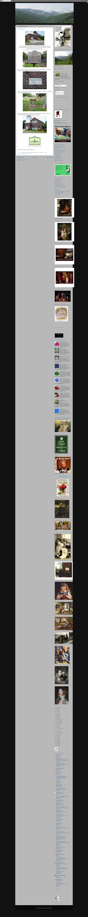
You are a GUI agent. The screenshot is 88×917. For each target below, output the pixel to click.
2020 (57, 708)
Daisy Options (57, 153)
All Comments (59, 93)
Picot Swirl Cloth (58, 185)
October (58, 720)
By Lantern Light (59, 814)
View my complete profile (59, 81)
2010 (57, 740)
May (58, 727)
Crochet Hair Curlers (59, 146)
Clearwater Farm (59, 810)
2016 (57, 714)
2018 (57, 711)
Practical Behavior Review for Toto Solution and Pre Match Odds (62, 778)
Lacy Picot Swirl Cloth (64, 378)
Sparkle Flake (57, 182)
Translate (63, 87)
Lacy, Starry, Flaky (63, 364)
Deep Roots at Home (60, 763)
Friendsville (22, 153)
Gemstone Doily (58, 154)
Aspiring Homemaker (60, 854)
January (58, 733)
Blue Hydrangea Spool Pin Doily (61, 150)
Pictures (57, 755)
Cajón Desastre (59, 792)
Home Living (58, 754)
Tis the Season (58, 769)
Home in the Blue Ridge (61, 875)
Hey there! (58, 855)
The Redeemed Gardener (61, 867)
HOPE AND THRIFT (60, 768)
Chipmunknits (59, 879)
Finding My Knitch (60, 871)
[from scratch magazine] (63, 476)
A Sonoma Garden (59, 862)
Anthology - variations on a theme (62, 807)
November (59, 719)
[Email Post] (45, 152)
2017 (57, 713)
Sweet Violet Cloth (58, 157)
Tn (29, 153)
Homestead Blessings (60, 836)
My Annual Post (59, 872)
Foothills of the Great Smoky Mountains (34, 5)
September (59, 722)
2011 (57, 738)
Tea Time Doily (62, 385)
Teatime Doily (57, 156)
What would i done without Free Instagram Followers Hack (61, 838)
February (59, 732)
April (58, 730)
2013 (57, 735)
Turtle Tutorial (57, 194)
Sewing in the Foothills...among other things (64, 401)
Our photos (58, 780)
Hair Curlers (57, 149)
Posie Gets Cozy (59, 800)
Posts (57, 91)
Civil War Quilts (59, 758)
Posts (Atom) (25, 159)
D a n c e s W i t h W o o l (61, 806)
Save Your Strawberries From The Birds (62, 191)
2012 (57, 737)
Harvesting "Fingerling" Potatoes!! (62, 868)
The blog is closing (59, 785)
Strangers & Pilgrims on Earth (62, 796)
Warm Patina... (58, 820)
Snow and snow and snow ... (61, 847)
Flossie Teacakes (59, 883)
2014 (57, 717)
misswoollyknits (59, 819)
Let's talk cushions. (59, 851)
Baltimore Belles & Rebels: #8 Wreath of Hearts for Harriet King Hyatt (62, 760)
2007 (57, 745)
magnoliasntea (64, 73)
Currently (57, 773)
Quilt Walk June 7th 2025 (60, 789)
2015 (57, 716)
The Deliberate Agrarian (61, 841)
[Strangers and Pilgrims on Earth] (63, 496)
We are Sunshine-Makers (60, 797)
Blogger (50, 908)
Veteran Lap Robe (59, 880)
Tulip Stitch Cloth (58, 159)
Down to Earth (59, 784)
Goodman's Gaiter (58, 181)
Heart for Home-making (60, 858)
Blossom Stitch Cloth (59, 160)
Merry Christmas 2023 (60, 793)
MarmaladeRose (59, 850)
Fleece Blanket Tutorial (59, 192)
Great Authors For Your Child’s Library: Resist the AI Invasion (62, 765)
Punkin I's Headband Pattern (60, 186)
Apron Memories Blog (60, 776)
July (58, 725)
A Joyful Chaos (59, 772)
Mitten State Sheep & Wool (60, 811)
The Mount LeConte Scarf (60, 147)
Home (35, 157)
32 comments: (41, 152)
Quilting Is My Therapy (60, 788)
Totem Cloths (58, 824)
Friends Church (21, 29)
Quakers (26, 153)
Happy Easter (58, 781)
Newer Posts (20, 157)
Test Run (57, 876)
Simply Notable (59, 823)
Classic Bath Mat (58, 179)
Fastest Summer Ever (60, 801)
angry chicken (59, 827)
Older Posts (49, 157)
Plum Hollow (58, 846)
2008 (57, 743)
